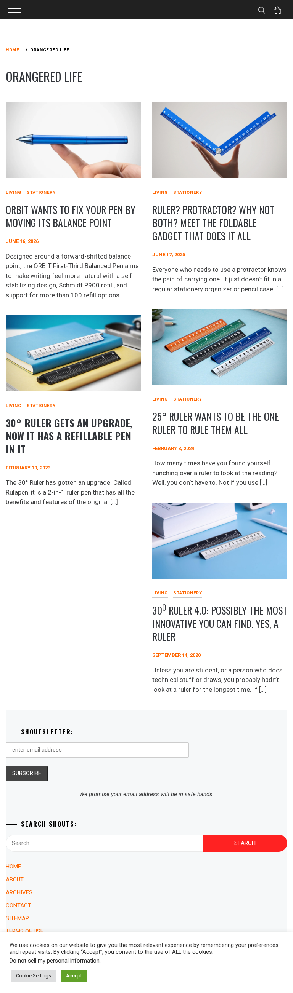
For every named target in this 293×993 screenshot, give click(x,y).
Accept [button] (74, 976)
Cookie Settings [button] (33, 976)
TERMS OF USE (24, 931)
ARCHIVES (19, 892)
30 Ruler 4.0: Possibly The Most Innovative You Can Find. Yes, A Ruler (219, 623)
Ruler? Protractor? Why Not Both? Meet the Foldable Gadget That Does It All (213, 222)
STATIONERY (41, 192)
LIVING (160, 192)
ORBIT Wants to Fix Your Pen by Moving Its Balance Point (70, 216)
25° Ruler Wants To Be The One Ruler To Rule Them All (215, 423)
